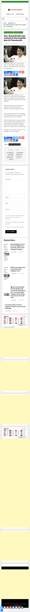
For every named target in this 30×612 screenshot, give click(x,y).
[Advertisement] (15, 343)
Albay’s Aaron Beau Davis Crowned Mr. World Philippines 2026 (17, 269)
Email (7, 203)
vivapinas (7, 43)
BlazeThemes (18, 605)
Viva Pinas (14, 252)
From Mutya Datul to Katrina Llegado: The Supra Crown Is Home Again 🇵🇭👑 (15, 306)
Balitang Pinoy (8, 32)
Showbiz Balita (18, 32)
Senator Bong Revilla (14, 144)
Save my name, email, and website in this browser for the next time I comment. (15, 217)
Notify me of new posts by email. (15, 227)
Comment (8, 179)
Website (7, 209)
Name (7, 197)
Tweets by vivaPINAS (9, 327)
